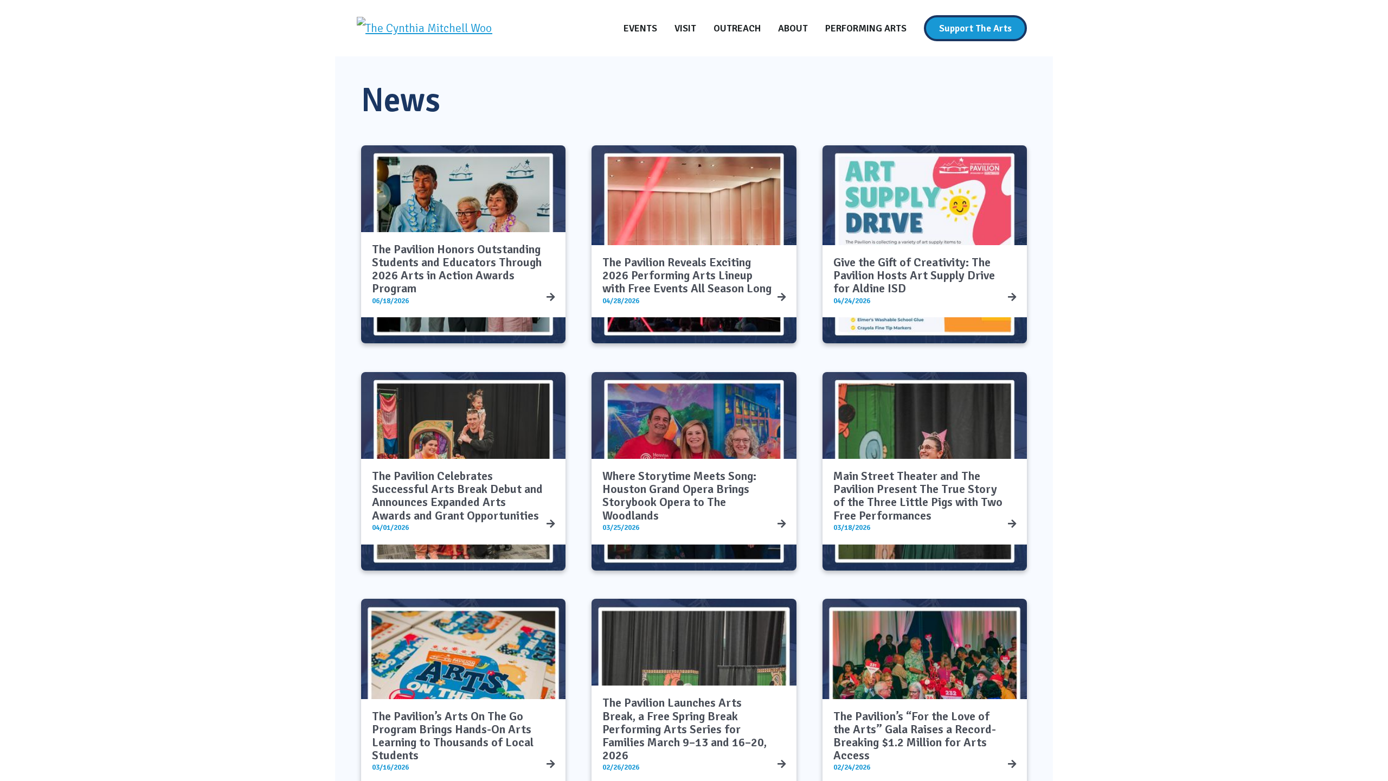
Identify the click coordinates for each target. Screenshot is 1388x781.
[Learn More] (551, 297)
